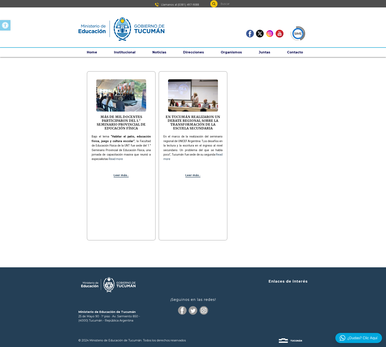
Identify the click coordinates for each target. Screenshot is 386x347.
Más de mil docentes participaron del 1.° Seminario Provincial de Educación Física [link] (121, 122)
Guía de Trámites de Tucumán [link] (282, 305)
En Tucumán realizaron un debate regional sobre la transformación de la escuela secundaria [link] (193, 122)
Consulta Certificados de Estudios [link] (281, 313)
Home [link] (92, 52)
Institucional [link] (125, 52)
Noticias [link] (159, 52)
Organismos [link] (231, 52)
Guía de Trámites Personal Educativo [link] (278, 320)
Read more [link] (116, 159)
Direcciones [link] (193, 52)
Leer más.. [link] (121, 175)
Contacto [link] (295, 52)
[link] (5, 25)
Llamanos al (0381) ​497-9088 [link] (179, 4)
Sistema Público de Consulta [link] (284, 297)
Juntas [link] (264, 52)
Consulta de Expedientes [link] (287, 290)
